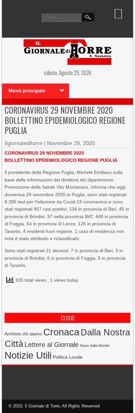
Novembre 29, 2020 (71, 143)
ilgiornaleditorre (23, 143)
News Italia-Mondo (94, 345)
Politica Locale (68, 357)
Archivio (13, 333)
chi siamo (32, 333)
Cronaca (61, 332)
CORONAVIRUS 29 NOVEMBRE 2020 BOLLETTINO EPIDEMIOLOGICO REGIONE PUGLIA (65, 120)
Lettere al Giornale (52, 344)
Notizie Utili (28, 355)
